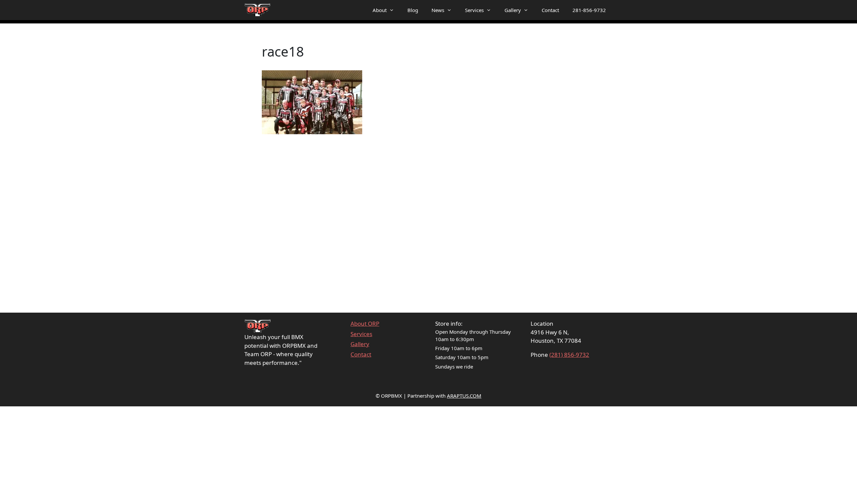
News (438, 10)
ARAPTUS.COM (464, 395)
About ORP (364, 323)
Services (474, 10)
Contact (550, 10)
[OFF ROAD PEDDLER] (257, 10)
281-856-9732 (589, 10)
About (380, 10)
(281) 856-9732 (569, 354)
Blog (412, 10)
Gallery (512, 10)
